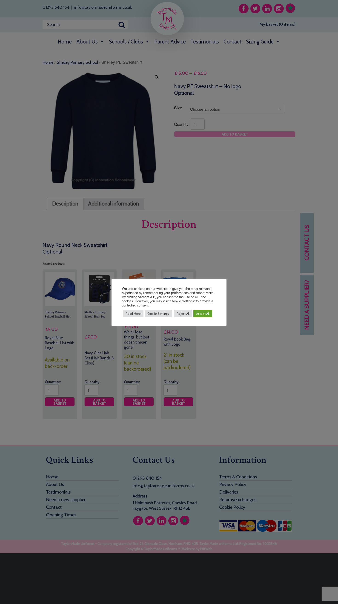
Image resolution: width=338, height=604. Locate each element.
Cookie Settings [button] (158, 313)
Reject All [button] (183, 313)
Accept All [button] (202, 313)
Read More (133, 313)
